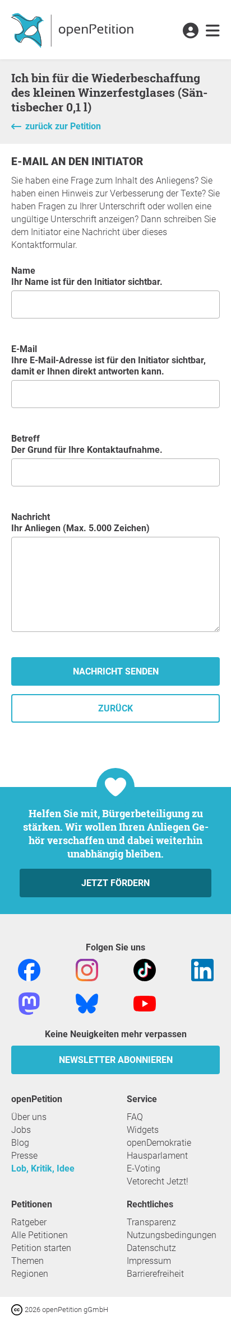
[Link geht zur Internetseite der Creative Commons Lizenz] (18, 1309)
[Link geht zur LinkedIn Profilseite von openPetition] (202, 969)
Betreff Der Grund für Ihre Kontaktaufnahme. (87, 444)
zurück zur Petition (63, 126)
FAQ (135, 1117)
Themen (27, 1261)
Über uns (29, 1117)
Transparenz (151, 1222)
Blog (20, 1142)
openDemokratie (159, 1142)
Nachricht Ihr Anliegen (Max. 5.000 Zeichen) (80, 522)
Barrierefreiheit (155, 1273)
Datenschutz (151, 1248)
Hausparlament (157, 1155)
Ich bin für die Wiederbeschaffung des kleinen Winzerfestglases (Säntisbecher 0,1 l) (109, 92)
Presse (24, 1155)
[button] (190, 31)
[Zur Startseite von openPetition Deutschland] (73, 29)
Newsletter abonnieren (116, 1060)
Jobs (21, 1130)
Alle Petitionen (39, 1235)
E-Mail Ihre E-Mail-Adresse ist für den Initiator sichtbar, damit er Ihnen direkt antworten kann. (108, 360)
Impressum (149, 1261)
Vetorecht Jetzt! (157, 1181)
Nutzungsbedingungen (171, 1235)
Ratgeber (29, 1222)
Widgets (143, 1130)
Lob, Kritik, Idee (43, 1168)
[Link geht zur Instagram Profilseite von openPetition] (87, 969)
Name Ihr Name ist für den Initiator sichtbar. (87, 276)
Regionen (29, 1273)
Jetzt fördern (115, 883)
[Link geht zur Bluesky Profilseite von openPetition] (87, 1002)
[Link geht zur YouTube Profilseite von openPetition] (144, 1002)
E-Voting (143, 1168)
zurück (115, 708)
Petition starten (41, 1248)
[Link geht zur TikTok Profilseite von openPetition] (144, 969)
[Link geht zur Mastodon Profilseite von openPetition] (29, 1002)
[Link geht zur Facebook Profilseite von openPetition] (29, 969)
